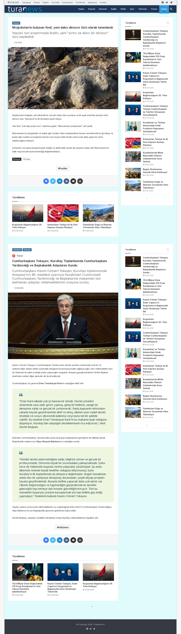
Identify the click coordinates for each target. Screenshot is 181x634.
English (46, 2)
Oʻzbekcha (80, 2)
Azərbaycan (67, 2)
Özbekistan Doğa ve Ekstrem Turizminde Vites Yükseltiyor (155, 185)
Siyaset (91, 9)
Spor (132, 9)
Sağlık (114, 9)
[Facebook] (46, 181)
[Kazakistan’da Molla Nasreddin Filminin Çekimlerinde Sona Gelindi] (133, 156)
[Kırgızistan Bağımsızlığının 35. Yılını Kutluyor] (27, 213)
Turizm (154, 9)
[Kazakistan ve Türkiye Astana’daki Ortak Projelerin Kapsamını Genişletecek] (133, 126)
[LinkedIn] (60, 181)
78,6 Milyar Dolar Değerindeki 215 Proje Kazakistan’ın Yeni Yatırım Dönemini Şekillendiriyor (154, 59)
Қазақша (26, 2)
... (147, 198)
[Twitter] (53, 181)
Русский (55, 2)
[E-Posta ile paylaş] (73, 181)
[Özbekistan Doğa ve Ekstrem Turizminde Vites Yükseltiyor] (98, 213)
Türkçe (37, 2)
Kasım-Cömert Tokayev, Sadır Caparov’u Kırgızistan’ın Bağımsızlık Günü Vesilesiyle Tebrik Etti (155, 79)
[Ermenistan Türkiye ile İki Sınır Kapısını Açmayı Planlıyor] (63, 213)
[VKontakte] (66, 181)
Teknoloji (142, 9)
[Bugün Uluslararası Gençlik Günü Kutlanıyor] (133, 173)
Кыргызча (92, 2)
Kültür (123, 9)
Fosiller (63, 168)
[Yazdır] (80, 181)
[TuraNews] (25, 9)
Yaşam (81, 9)
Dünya (164, 9)
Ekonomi (103, 9)
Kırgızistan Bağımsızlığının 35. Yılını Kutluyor (155, 95)
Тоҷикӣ (103, 2)
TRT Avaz (26, 159)
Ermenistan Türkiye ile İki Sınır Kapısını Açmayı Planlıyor (155, 142)
